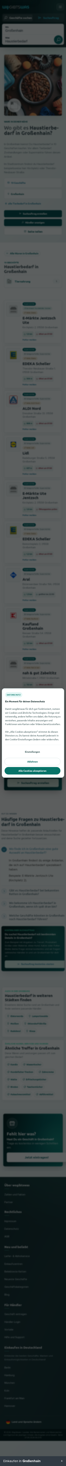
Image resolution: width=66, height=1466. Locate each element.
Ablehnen (32, 761)
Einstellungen (32, 751)
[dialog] (33, 733)
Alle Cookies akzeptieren (32, 770)
